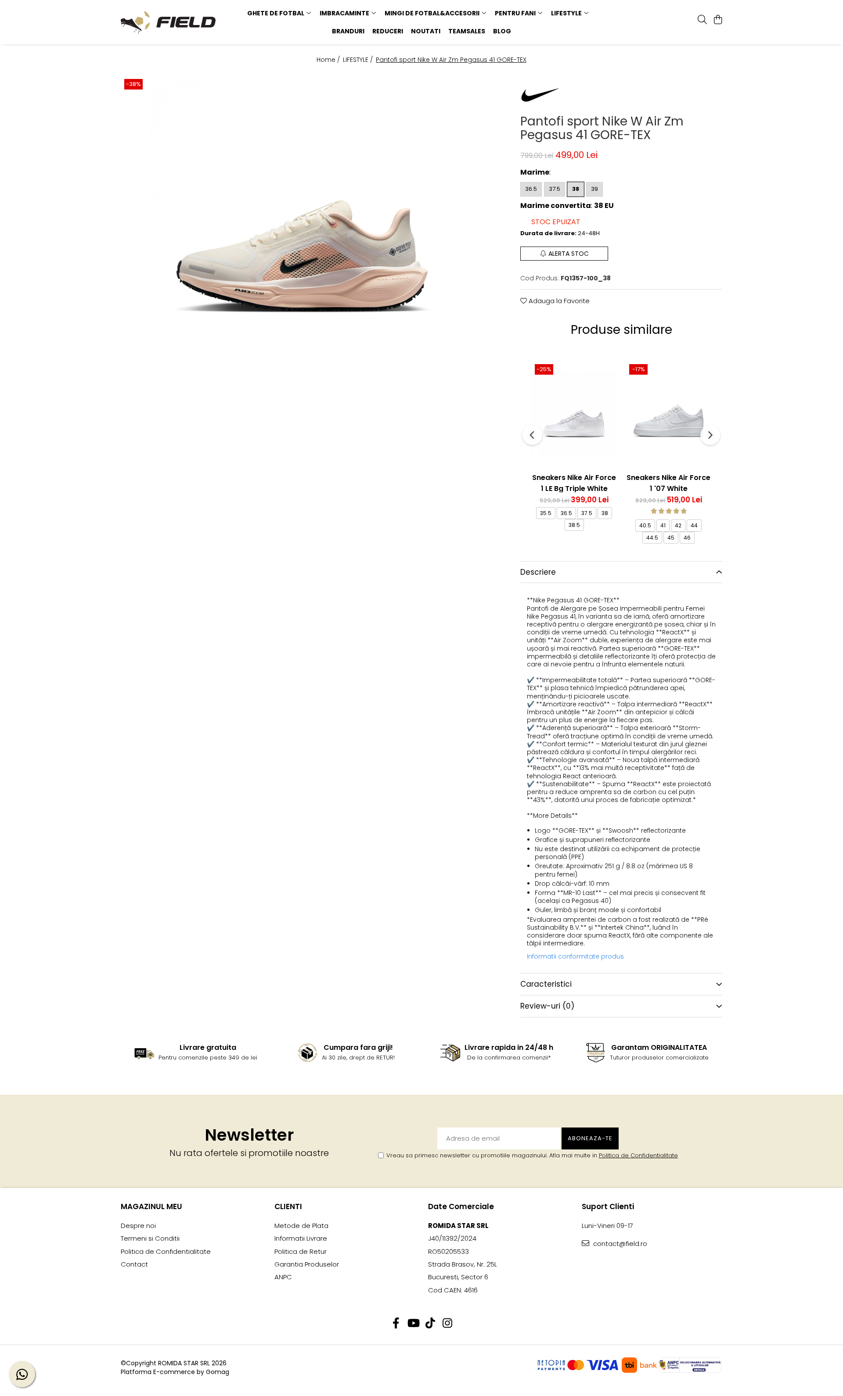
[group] (302, 229)
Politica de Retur (300, 1251)
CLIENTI (288, 1206)
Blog (502, 31)
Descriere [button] (538, 572)
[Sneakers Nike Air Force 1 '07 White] (668, 414)
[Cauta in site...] (702, 20)
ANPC (283, 1276)
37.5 (554, 189)
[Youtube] (413, 1324)
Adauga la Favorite (558, 300)
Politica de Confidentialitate (638, 1155)
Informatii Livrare (300, 1238)
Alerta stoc (568, 253)
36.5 (531, 189)
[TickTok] (430, 1324)
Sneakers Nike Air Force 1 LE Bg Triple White (574, 482)
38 (575, 189)
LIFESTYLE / (359, 59)
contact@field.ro (619, 1243)
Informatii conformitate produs (575, 956)
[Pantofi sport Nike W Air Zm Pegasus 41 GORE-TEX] (302, 229)
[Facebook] (395, 1324)
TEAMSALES (466, 31)
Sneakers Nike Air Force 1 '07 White (668, 482)
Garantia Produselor (306, 1264)
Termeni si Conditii (150, 1238)
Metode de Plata (301, 1225)
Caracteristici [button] (546, 984)
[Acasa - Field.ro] (176, 22)
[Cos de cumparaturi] (717, 20)
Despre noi (138, 1225)
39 (594, 189)
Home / (329, 59)
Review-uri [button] (547, 1006)
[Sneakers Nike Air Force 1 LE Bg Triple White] (574, 414)
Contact (134, 1264)
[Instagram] (447, 1324)
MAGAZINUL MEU (151, 1206)
